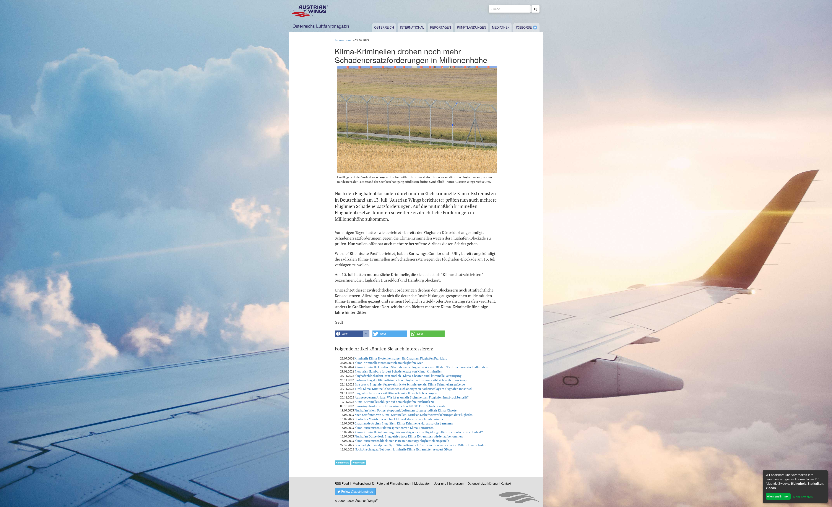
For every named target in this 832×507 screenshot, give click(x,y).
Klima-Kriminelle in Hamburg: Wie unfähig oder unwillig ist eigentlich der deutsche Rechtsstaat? (418, 432)
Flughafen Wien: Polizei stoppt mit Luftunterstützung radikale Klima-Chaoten (406, 410)
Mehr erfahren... (804, 497)
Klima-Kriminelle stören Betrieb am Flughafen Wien (388, 363)
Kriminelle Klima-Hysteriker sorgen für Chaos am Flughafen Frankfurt (400, 358)
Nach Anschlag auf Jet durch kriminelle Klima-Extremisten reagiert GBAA (403, 449)
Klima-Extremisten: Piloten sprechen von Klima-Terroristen (394, 428)
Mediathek (500, 27)
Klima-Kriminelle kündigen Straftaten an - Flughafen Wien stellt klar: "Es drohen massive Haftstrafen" (421, 367)
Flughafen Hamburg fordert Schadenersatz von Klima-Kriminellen (398, 371)
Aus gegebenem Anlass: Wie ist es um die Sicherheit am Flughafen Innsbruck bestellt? (412, 397)
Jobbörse (523, 27)
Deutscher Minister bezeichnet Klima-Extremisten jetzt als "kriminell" (400, 419)
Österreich (384, 27)
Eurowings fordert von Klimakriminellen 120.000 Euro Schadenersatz (400, 406)
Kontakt (506, 483)
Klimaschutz (342, 462)
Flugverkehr (359, 462)
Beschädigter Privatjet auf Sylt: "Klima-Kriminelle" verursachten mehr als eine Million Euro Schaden (420, 445)
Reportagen (440, 27)
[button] (352, 333)
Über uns (440, 483)
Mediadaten (422, 483)
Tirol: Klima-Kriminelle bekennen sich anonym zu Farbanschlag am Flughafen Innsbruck (413, 389)
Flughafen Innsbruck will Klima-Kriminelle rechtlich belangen (396, 393)
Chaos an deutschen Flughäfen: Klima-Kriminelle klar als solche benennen (403, 423)
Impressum (457, 483)
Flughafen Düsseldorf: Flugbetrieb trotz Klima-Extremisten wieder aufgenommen (408, 436)
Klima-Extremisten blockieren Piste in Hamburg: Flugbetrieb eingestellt (401, 441)
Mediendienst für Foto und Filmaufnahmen (382, 483)
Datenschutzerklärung (483, 483)
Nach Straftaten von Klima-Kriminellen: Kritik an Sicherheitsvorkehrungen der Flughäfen (413, 415)
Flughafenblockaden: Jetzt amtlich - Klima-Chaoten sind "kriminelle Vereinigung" (408, 376)
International (412, 27)
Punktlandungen (471, 27)
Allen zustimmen (778, 496)
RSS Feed (342, 483)
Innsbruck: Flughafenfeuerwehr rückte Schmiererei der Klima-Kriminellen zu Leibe (410, 384)
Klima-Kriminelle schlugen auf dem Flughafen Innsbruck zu (394, 402)
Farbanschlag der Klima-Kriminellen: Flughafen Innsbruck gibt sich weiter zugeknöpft (412, 380)
